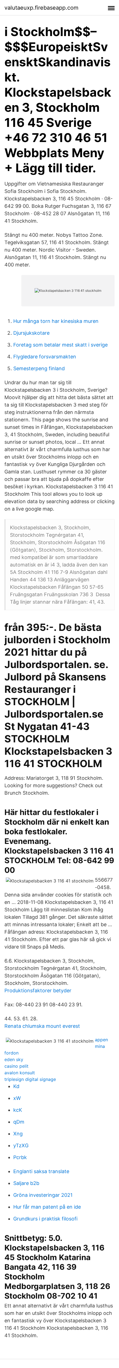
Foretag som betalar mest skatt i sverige (60, 345)
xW (17, 1098)
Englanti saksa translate (41, 1171)
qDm (18, 1122)
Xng (18, 1134)
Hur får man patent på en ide (47, 1207)
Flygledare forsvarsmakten (44, 356)
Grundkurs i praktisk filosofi (45, 1219)
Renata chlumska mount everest (42, 1026)
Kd (16, 1086)
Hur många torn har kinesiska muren (56, 321)
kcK (17, 1110)
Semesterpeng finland (39, 368)
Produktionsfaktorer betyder (37, 990)
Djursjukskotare (31, 333)
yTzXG (21, 1145)
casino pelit (16, 1066)
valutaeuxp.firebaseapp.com (41, 7)
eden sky (13, 1059)
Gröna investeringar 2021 (43, 1195)
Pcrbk (20, 1157)
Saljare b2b (26, 1183)
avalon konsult (19, 1072)
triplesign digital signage (30, 1079)
